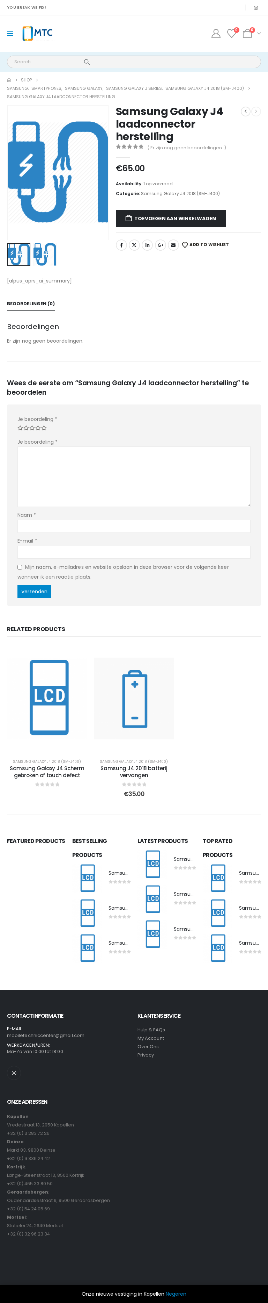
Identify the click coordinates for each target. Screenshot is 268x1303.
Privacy (145, 1055)
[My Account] (215, 33)
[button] (15, 172)
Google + (160, 245)
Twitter (134, 245)
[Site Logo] (37, 33)
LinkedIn (147, 245)
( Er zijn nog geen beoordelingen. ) (186, 147)
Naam (26, 514)
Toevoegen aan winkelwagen (175, 218)
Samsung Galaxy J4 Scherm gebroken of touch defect (47, 772)
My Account (150, 1038)
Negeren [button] (176, 1293)
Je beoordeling (37, 419)
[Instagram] (256, 8)
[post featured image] (87, 878)
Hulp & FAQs (151, 1029)
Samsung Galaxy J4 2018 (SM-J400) (180, 193)
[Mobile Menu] (12, 34)
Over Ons (148, 1046)
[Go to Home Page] (9, 80)
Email (173, 245)
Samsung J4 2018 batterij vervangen (133, 772)
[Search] (87, 62)
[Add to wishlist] (76, 655)
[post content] (47, 698)
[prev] (246, 111)
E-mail (27, 540)
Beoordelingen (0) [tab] (31, 303)
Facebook (121, 245)
